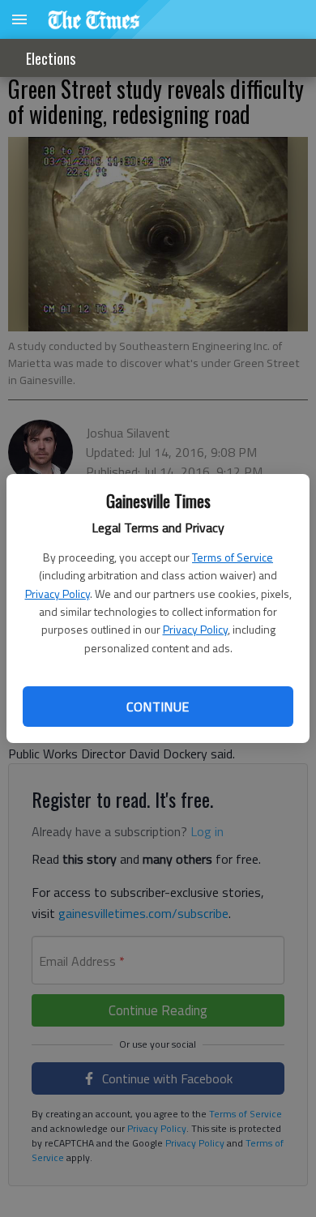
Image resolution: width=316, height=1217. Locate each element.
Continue (157, 706)
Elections (50, 58)
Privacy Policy (57, 593)
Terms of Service (232, 557)
